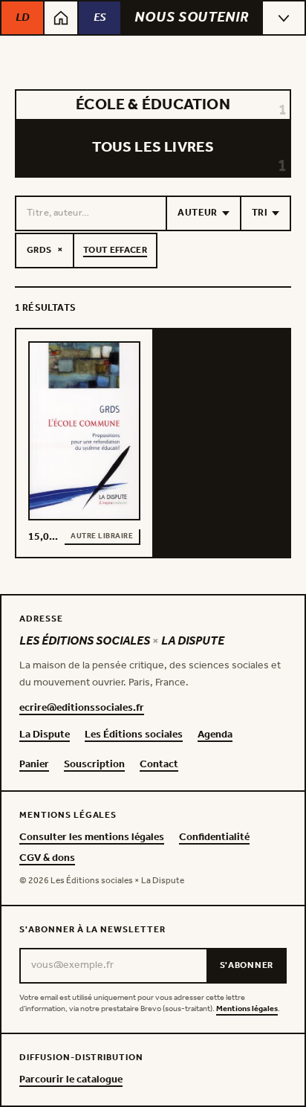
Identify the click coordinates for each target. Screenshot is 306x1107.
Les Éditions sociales (134, 735)
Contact (159, 765)
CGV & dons (47, 858)
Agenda (215, 735)
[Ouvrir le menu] (284, 17)
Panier (34, 765)
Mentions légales (247, 1009)
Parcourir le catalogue (71, 1080)
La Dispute (44, 735)
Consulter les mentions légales (91, 837)
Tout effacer (115, 250)
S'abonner (246, 965)
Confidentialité (214, 837)
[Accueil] (61, 17)
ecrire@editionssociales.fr (81, 708)
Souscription (94, 765)
